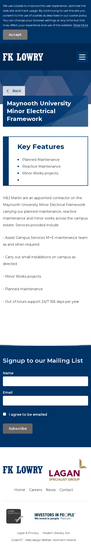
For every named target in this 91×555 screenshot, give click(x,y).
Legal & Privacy (28, 533)
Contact (66, 490)
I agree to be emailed (28, 414)
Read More (80, 25)
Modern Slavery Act (56, 533)
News (51, 490)
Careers (35, 490)
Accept (15, 34)
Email (8, 392)
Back (16, 91)
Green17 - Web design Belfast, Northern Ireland (43, 540)
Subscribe (18, 428)
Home (19, 490)
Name (8, 373)
